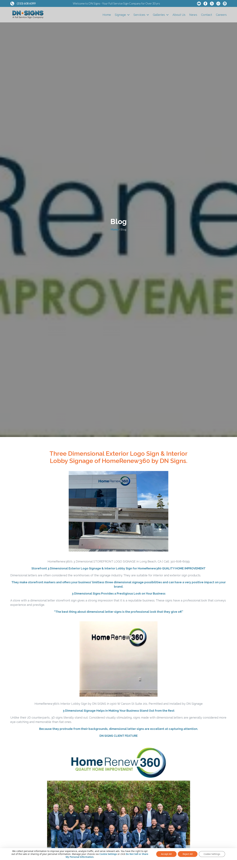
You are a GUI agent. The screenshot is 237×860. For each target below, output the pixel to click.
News (193, 14)
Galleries (159, 14)
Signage (120, 14)
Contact (206, 14)
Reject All (188, 853)
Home (107, 14)
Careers (221, 14)
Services (139, 14)
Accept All (166, 853)
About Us (179, 14)
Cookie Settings (108, 854)
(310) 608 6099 (26, 3)
